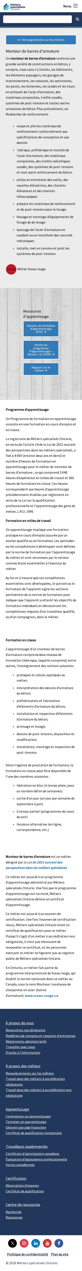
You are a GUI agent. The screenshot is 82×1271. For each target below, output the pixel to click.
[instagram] (22, 1243)
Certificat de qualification (25, 1191)
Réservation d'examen (22, 1185)
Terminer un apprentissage (26, 1122)
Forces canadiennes (20, 1165)
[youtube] (46, 1243)
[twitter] (11, 1243)
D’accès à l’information (23, 1052)
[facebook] (57, 1243)
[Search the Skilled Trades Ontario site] (77, 19)
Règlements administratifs (26, 1041)
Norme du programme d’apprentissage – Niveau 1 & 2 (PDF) (40, 349)
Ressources (14, 1217)
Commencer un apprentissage (28, 1116)
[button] (75, 5)
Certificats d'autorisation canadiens (32, 1153)
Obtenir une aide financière (26, 1127)
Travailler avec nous (20, 1047)
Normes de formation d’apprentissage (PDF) (41, 329)
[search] (37, 19)
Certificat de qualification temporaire (34, 1133)
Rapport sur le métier (41, 368)
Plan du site (59, 1254)
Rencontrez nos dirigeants (25, 1030)
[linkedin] (34, 1243)
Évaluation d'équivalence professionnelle (36, 1159)
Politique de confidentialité (27, 1254)
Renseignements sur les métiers (43, 40)
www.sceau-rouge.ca (41, 995)
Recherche (13, 1212)
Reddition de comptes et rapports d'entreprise (40, 1036)
